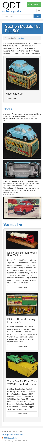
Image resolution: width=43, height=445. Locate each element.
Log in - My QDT (34, 4)
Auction (21, 38)
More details (22, 287)
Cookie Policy (12, 438)
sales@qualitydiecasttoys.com (12, 434)
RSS (5, 438)
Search (37, 16)
